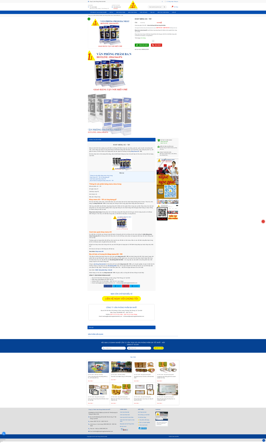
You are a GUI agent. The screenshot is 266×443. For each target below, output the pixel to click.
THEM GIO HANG (143, 45)
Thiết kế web (172, 436)
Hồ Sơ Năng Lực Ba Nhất (143, 414)
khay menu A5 (135, 151)
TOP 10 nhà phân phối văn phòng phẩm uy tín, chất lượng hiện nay (97, 377)
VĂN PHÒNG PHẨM (97, 15)
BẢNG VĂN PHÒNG (132, 12)
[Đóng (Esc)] (4, 439)
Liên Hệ (174, 12)
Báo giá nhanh (123, 426)
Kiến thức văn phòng (163, 12)
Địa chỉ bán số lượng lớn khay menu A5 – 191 (101, 180)
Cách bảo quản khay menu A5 (98, 179)
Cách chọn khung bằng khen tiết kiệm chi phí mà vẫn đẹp (98, 399)
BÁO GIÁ (152, 12)
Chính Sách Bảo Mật (124, 412)
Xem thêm (90, 381)
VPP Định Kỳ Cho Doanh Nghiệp (98, 12)
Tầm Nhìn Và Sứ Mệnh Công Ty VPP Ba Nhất (121, 376)
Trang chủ (90, 15)
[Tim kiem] (164, 7)
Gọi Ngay (116, 8)
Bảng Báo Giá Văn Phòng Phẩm (127, 423)
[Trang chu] (162, 1)
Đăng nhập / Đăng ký (173, 1)
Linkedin (135, 286)
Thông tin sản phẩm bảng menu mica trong (101, 175)
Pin (126, 286)
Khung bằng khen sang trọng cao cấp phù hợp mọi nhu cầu (143, 399)
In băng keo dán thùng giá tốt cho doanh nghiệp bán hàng (166, 377)
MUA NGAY (157, 45)
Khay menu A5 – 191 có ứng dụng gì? (99, 177)
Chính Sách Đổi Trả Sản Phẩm (126, 417)
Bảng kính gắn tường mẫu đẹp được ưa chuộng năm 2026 (166, 399)
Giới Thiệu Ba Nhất (142, 412)
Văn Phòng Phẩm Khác (108, 15)
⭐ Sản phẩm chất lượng (143, 419)
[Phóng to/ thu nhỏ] (0, 439)
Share (108, 286)
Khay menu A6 (99, 251)
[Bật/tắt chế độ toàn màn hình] (1, 439)
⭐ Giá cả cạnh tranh (142, 425)
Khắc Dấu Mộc (143, 12)
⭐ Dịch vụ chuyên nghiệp (144, 422)
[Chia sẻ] (3, 439)
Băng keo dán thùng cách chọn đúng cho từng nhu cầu (120, 399)
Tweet (118, 286)
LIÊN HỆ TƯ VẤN (158, 348)
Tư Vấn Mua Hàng (142, 417)
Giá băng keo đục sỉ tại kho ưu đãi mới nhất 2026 (144, 377)
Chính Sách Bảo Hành (125, 414)
